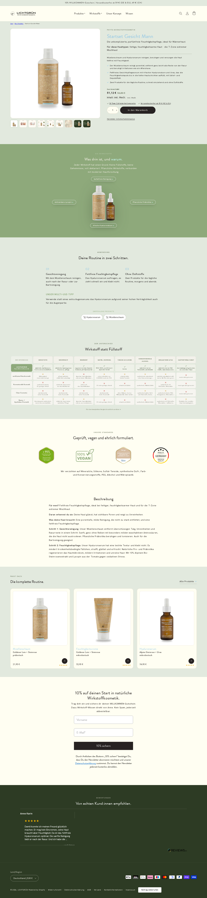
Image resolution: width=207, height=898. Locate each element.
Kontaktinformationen (113, 890)
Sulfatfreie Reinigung (103, 179)
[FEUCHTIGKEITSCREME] (103, 618)
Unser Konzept (113, 13)
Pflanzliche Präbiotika (142, 202)
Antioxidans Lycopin (63, 202)
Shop (11, 23)
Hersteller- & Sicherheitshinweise (121, 119)
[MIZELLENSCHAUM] (40, 618)
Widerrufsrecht (55, 890)
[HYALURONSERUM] (167, 618)
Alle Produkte (19, 23)
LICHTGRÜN (23, 890)
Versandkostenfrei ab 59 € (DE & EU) (156, 103)
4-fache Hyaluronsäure (102, 225)
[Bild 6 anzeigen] (59, 123)
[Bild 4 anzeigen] (41, 123)
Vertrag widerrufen (149, 890)
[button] (180, 13)
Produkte (79, 13)
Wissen (129, 13)
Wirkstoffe (95, 13)
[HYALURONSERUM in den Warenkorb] (191, 661)
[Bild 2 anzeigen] (23, 123)
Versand (97, 890)
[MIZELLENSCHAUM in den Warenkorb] (64, 661)
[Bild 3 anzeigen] (32, 123)
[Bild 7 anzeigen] (68, 123)
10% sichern (103, 746)
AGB (89, 890)
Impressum (130, 890)
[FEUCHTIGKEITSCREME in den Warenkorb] (128, 661)
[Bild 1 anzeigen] (14, 123)
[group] (47, 828)
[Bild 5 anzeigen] (50, 123)
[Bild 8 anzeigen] (78, 123)
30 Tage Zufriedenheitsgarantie (122, 103)
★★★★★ (63, 665)
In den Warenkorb (138, 110)
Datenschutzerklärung (74, 890)
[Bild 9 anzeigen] (87, 123)
